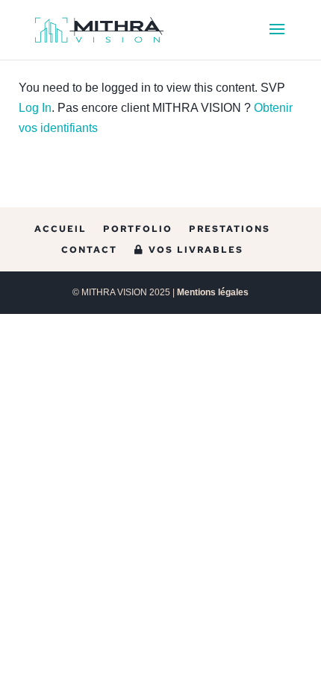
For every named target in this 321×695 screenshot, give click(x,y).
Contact (89, 250)
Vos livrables (194, 250)
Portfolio (137, 229)
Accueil (60, 229)
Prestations (229, 229)
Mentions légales (213, 292)
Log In (35, 107)
